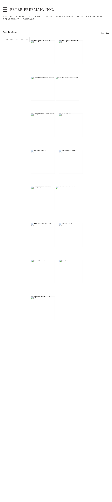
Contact (28, 19)
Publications (64, 16)
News (49, 16)
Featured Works (14, 39)
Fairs (38, 16)
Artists (8, 16)
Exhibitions (24, 16)
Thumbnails (107, 33)
